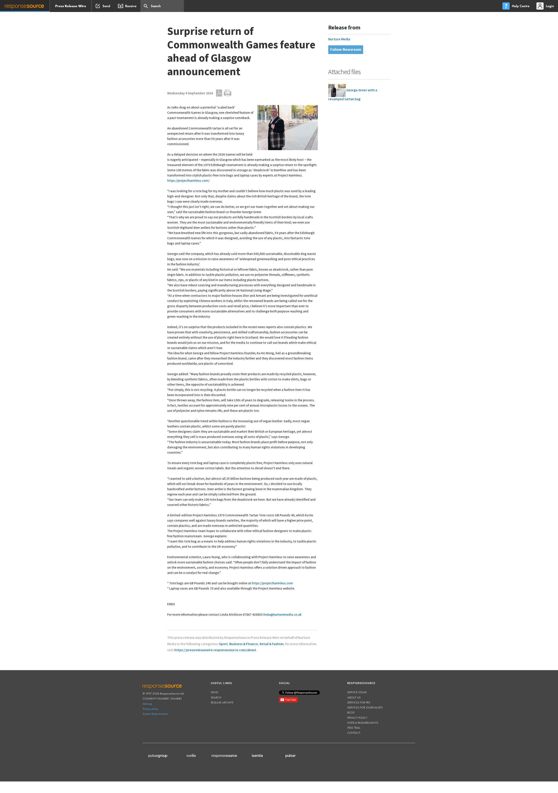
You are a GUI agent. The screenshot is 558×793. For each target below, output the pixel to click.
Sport (223, 644)
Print (227, 93)
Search (216, 697)
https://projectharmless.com (272, 583)
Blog (351, 712)
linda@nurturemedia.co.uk (282, 615)
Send (214, 692)
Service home (357, 692)
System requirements (362, 723)
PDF (219, 93)
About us (354, 697)
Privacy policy (150, 709)
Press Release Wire (70, 6)
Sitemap (147, 704)
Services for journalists (365, 707)
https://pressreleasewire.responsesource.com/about (215, 650)
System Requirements (155, 714)
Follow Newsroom (345, 49)
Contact (353, 733)
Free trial (353, 728)
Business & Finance (243, 644)
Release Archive (222, 702)
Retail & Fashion (272, 644)
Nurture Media (339, 39)
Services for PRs (358, 702)
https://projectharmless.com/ (188, 181)
